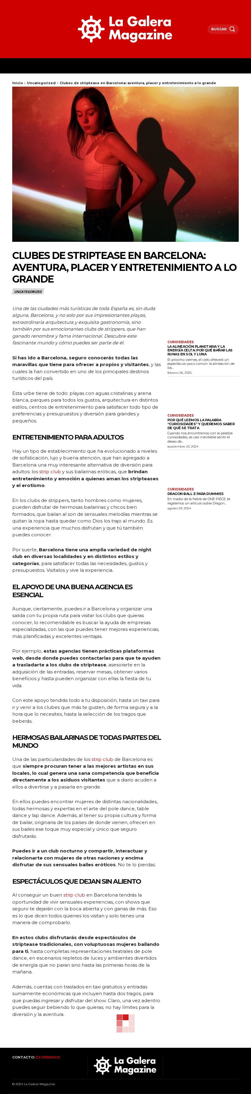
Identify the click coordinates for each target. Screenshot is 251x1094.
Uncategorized (41, 83)
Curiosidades (180, 342)
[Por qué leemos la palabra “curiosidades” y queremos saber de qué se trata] (203, 395)
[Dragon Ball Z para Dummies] (203, 468)
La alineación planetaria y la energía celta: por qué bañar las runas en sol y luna (200, 350)
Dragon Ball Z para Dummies (195, 494)
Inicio (17, 83)
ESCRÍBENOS (48, 1057)
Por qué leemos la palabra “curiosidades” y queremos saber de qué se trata (201, 424)
